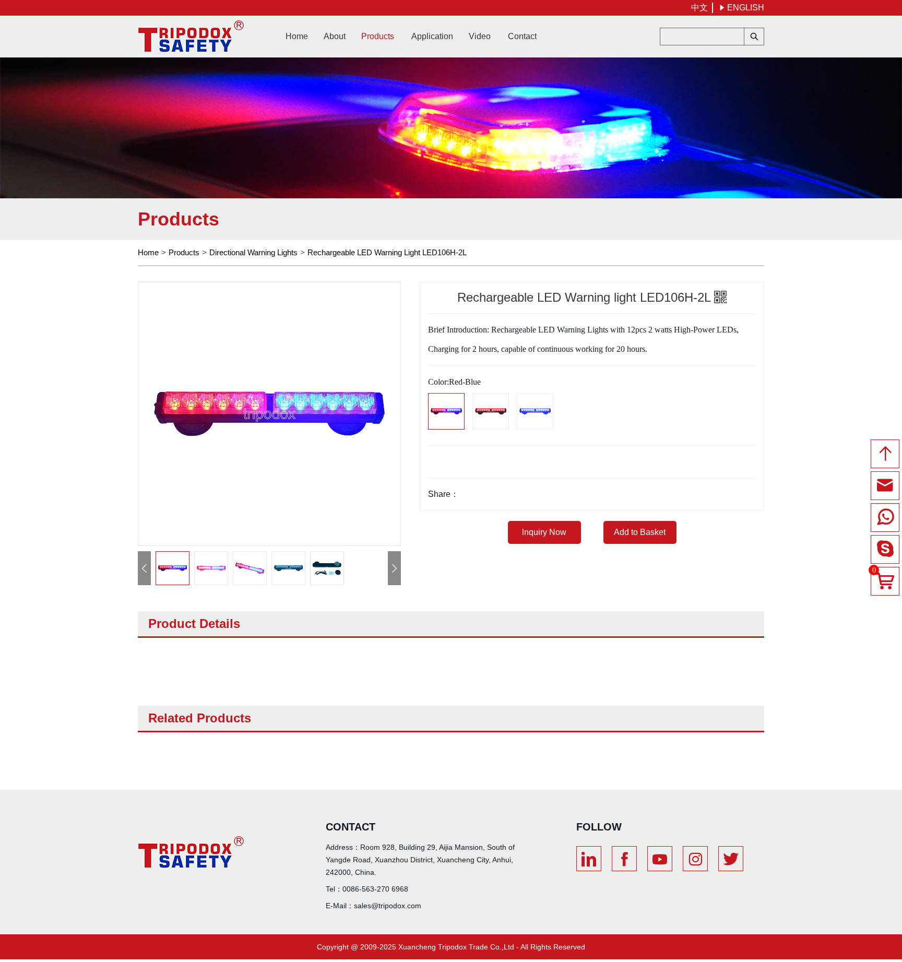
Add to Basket (640, 532)
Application (432, 36)
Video (480, 36)
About (335, 36)
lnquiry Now (544, 532)
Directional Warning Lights (253, 252)
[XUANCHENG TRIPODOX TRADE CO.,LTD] (191, 36)
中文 (699, 7)
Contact (522, 36)
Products (377, 36)
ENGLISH (741, 7)
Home (297, 36)
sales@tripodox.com (387, 905)
